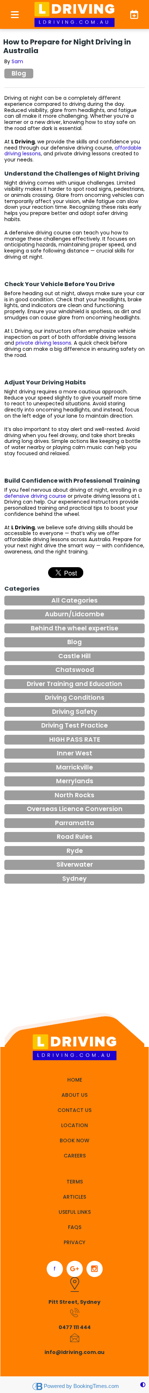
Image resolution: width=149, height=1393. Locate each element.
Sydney (74, 878)
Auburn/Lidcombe (74, 614)
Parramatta (74, 823)
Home (74, 1079)
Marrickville (74, 767)
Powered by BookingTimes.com (81, 1386)
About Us (74, 1095)
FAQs (74, 1227)
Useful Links (75, 1212)
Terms (75, 1181)
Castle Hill (74, 656)
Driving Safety (74, 711)
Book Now (74, 1140)
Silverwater (74, 864)
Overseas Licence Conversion (75, 809)
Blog (19, 73)
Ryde (75, 850)
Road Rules (75, 836)
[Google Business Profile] (75, 1269)
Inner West (74, 753)
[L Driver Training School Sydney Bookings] (131, 14)
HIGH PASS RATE (74, 739)
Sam (17, 61)
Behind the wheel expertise (74, 628)
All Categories (74, 600)
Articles (74, 1196)
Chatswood (74, 669)
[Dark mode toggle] (142, 1385)
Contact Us (74, 1110)
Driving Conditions (75, 697)
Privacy (74, 1242)
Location (74, 1125)
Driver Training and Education (74, 684)
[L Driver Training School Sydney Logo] (74, 14)
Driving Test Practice (74, 725)
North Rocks (74, 795)
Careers (75, 1155)
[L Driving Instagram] (94, 1269)
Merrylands (74, 781)
